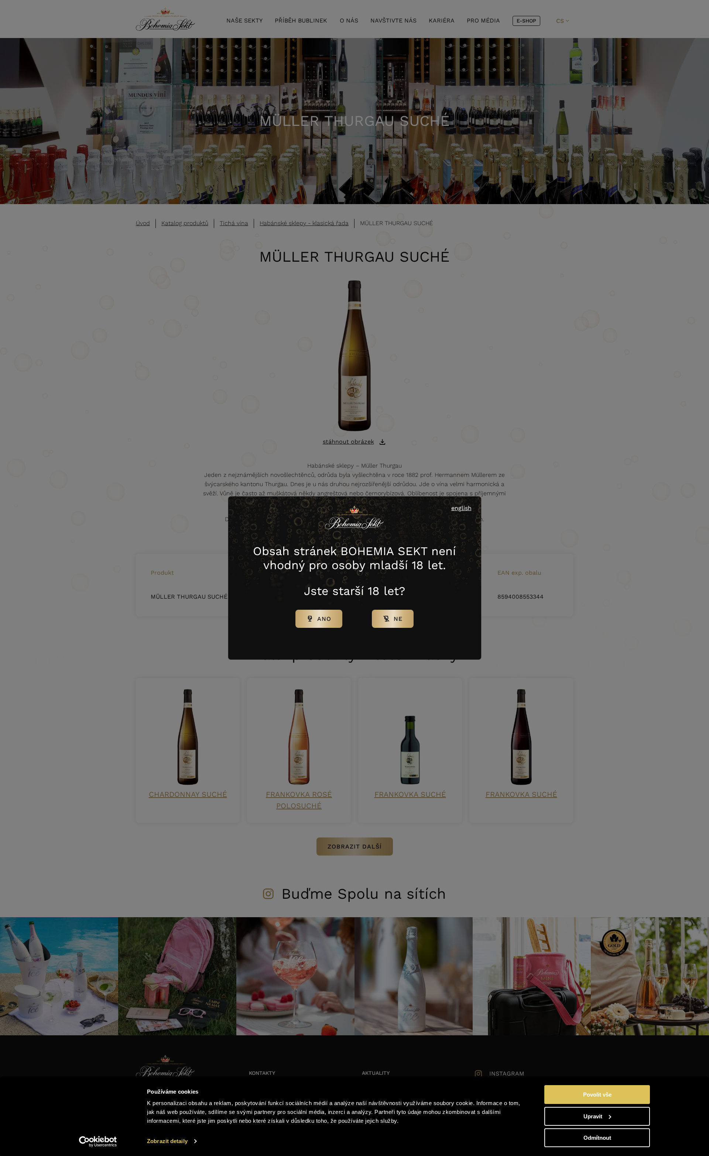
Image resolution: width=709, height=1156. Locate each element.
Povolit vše (597, 1094)
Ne (398, 618)
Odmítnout (597, 1138)
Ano (324, 618)
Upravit (592, 1116)
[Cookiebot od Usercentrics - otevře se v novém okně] (98, 1141)
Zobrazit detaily (167, 1141)
